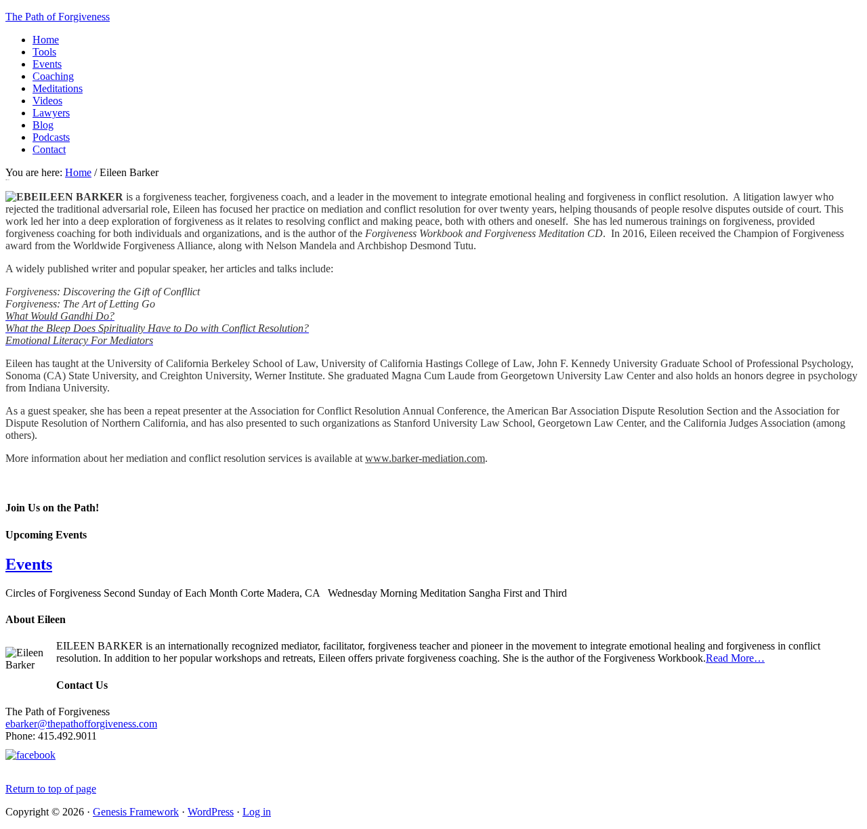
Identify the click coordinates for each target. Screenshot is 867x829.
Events (47, 64)
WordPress (211, 811)
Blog (43, 125)
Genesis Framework (136, 811)
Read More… (735, 658)
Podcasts (51, 137)
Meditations (58, 88)
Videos (47, 100)
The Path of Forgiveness (57, 16)
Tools (44, 52)
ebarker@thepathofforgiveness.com (81, 723)
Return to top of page (50, 788)
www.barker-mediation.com (425, 458)
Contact (49, 149)
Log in (256, 811)
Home (46, 39)
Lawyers (51, 113)
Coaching (53, 76)
